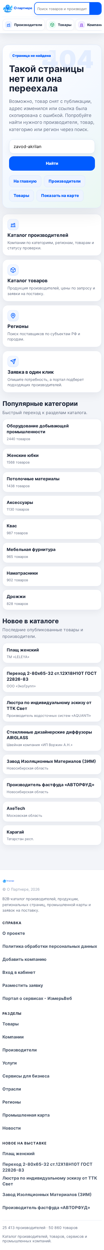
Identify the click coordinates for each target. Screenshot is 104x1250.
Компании (13, 1036)
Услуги (9, 1063)
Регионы (11, 1102)
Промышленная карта (26, 1115)
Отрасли (11, 1089)
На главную (25, 181)
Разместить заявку (22, 985)
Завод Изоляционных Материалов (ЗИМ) (47, 1194)
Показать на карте (60, 195)
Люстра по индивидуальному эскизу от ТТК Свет (49, 1180)
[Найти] (95, 8)
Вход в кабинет (18, 972)
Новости (11, 1128)
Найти (52, 163)
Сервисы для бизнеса (25, 1076)
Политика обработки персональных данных (49, 946)
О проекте (13, 933)
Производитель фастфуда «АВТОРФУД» (46, 1207)
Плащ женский (18, 1153)
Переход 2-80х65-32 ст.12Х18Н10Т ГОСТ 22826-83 (47, 1167)
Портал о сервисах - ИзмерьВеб (37, 998)
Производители (28, 25)
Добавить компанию (24, 959)
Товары (64, 25)
